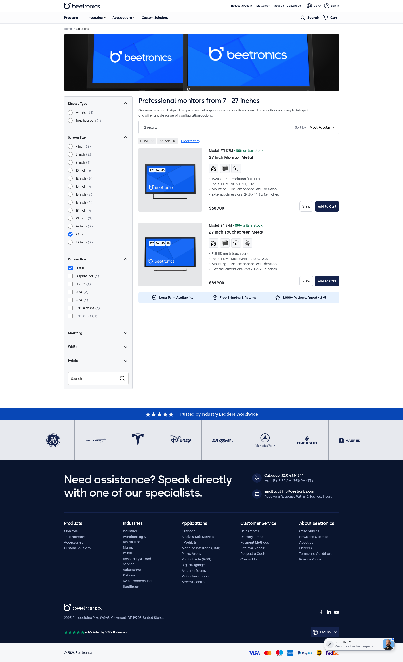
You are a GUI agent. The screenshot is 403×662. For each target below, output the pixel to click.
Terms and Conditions (315, 553)
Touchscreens (74, 536)
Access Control (193, 582)
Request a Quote (241, 5)
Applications (122, 17)
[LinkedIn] (329, 612)
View (306, 206)
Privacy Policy (310, 559)
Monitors (71, 531)
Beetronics (82, 6)
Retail (127, 553)
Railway (129, 575)
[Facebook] (321, 612)
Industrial (130, 531)
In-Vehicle (189, 542)
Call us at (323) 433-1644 (284, 475)
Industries (95, 17)
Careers (305, 548)
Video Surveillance (196, 576)
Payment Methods (254, 542)
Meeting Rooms (194, 570)
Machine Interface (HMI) (201, 548)
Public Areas (191, 553)
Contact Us (294, 5)
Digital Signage (193, 565)
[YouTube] (336, 612)
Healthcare (131, 586)
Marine (128, 547)
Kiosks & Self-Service (198, 536)
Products (71, 17)
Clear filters (190, 141)
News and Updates (313, 536)
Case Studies (309, 531)
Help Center (262, 5)
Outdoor (188, 531)
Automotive (132, 569)
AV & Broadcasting (137, 581)
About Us (278, 5)
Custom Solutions (155, 17)
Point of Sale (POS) (196, 559)
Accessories (73, 542)
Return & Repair (252, 548)
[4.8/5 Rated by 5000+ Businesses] (74, 632)
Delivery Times (251, 536)
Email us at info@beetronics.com (289, 491)
